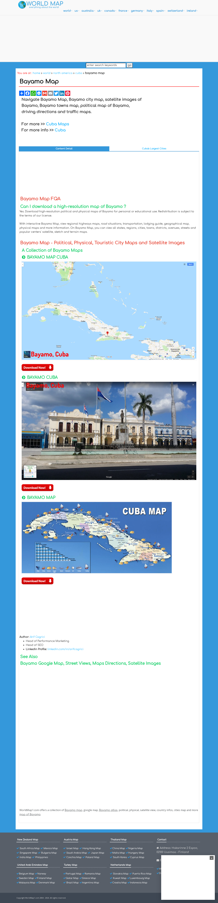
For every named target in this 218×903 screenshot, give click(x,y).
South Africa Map (30, 848)
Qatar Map (72, 878)
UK (99, 10)
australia (88, 10)
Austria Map (71, 839)
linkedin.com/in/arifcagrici (65, 649)
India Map (25, 857)
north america (62, 73)
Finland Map (44, 878)
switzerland (175, 10)
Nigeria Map (135, 848)
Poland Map (92, 857)
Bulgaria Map (49, 853)
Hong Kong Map (92, 848)
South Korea (120, 857)
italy (149, 10)
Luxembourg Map (140, 878)
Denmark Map (47, 882)
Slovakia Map (120, 874)
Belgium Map (26, 874)
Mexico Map (51, 848)
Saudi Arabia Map (76, 853)
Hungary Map (136, 853)
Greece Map (89, 878)
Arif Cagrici (37, 637)
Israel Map (72, 848)
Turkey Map (70, 865)
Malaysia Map (27, 882)
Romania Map (93, 874)
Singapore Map (28, 853)
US (76, 10)
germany (137, 10)
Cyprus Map (137, 857)
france (123, 10)
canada (109, 10)
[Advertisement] (109, 38)
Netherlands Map (121, 865)
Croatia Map (119, 882)
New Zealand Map (27, 839)
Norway (42, 874)
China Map (118, 848)
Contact (161, 839)
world (67, 10)
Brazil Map (72, 882)
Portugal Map (73, 874)
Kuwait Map (119, 878)
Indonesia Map (138, 882)
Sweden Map (26, 878)
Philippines (41, 857)
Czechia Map (74, 857)
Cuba (60, 130)
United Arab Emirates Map (32, 865)
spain (160, 10)
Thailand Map (119, 839)
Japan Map (97, 853)
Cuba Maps (57, 124)
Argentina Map (90, 882)
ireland (191, 10)
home (36, 73)
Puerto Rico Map (141, 874)
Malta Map (118, 853)
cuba (78, 73)
